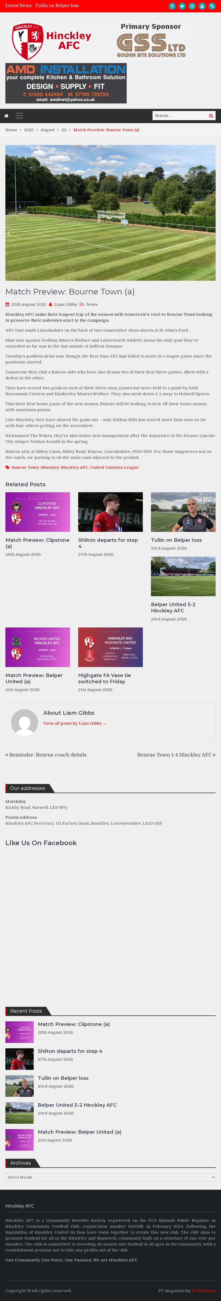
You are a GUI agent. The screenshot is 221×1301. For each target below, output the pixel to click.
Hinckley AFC (74, 467)
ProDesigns (204, 1290)
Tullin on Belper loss (57, 5)
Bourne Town (25, 467)
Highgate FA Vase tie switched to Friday (104, 678)
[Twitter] (182, 6)
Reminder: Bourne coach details (48, 755)
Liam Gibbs (65, 304)
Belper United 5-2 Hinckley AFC (173, 608)
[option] (83, 6)
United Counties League (114, 467)
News (92, 304)
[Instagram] (192, 6)
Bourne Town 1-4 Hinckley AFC (174, 755)
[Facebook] (172, 6)
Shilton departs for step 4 (108, 543)
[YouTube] (202, 6)
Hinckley (50, 467)
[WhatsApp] (212, 6)
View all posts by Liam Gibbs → (75, 723)
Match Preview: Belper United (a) (34, 678)
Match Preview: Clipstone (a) (37, 543)
